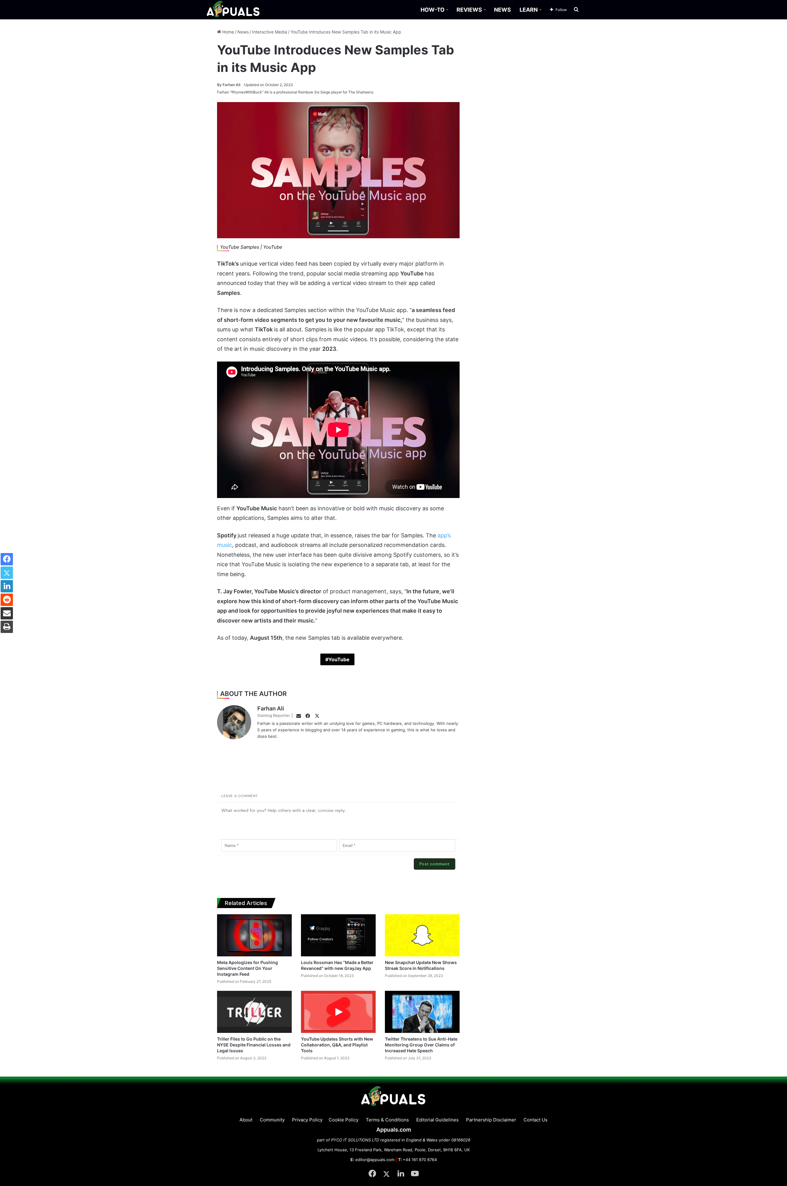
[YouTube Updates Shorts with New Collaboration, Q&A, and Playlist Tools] (338, 1012)
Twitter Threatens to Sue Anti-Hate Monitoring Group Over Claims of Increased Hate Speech (421, 1044)
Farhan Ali (228, 84)
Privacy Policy (307, 1120)
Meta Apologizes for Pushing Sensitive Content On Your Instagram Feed (247, 968)
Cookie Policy (343, 1120)
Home (227, 31)
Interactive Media (269, 31)
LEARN (529, 9)
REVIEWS (469, 9)
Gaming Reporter (273, 715)
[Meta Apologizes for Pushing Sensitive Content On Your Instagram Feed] (254, 935)
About (245, 1120)
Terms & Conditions (387, 1120)
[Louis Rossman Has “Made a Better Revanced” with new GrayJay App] (338, 935)
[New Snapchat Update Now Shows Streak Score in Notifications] (422, 935)
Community (272, 1120)
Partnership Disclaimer (491, 1120)
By (220, 84)
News (243, 31)
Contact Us (536, 1120)
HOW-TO (433, 9)
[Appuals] (233, 9)
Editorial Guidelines (437, 1120)
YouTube (339, 659)
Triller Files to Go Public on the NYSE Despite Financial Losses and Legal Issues (254, 1044)
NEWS (502, 9)
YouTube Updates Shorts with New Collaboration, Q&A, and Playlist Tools (337, 1044)
